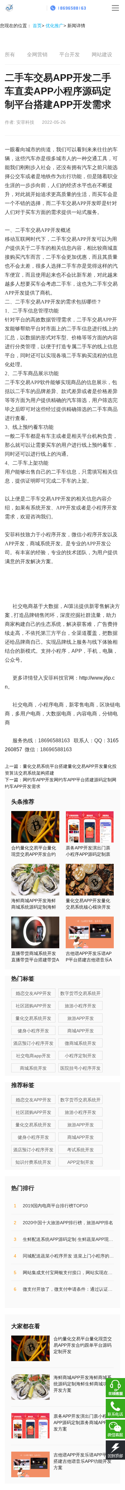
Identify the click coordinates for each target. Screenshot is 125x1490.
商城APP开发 (80, 1030)
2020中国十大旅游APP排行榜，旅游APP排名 (63, 1222)
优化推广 (54, 25)
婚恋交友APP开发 (33, 993)
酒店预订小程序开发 (33, 1043)
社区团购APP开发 (33, 1005)
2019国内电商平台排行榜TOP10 (51, 1205)
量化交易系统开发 (33, 1018)
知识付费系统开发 (33, 1162)
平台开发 (69, 54)
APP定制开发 (80, 1162)
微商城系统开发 (80, 1043)
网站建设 (102, 54)
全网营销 (37, 54)
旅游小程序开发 (80, 1005)
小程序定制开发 (80, 1055)
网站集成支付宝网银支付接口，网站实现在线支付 (67, 1272)
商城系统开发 (33, 1068)
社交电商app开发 (33, 1055)
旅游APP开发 (80, 1018)
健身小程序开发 (33, 1030)
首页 (37, 25)
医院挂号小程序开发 (80, 1068)
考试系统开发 (80, 1149)
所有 (10, 54)
